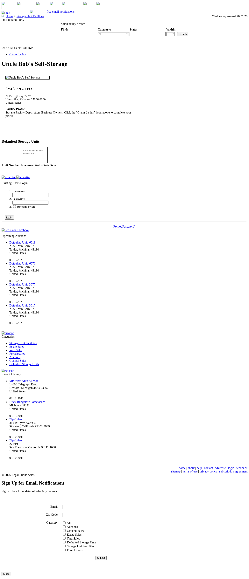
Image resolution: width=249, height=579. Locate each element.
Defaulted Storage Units (24, 364)
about (191, 468)
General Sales (17, 360)
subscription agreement (233, 471)
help (199, 468)
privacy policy (208, 471)
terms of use (190, 471)
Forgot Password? (124, 226)
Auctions (14, 357)
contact (208, 468)
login (231, 468)
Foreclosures (17, 353)
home (182, 468)
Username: (19, 191)
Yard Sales (15, 350)
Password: (18, 198)
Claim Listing (17, 54)
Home (9, 16)
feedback (241, 468)
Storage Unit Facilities (23, 343)
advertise (220, 468)
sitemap (176, 471)
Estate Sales (16, 346)
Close (6, 573)
